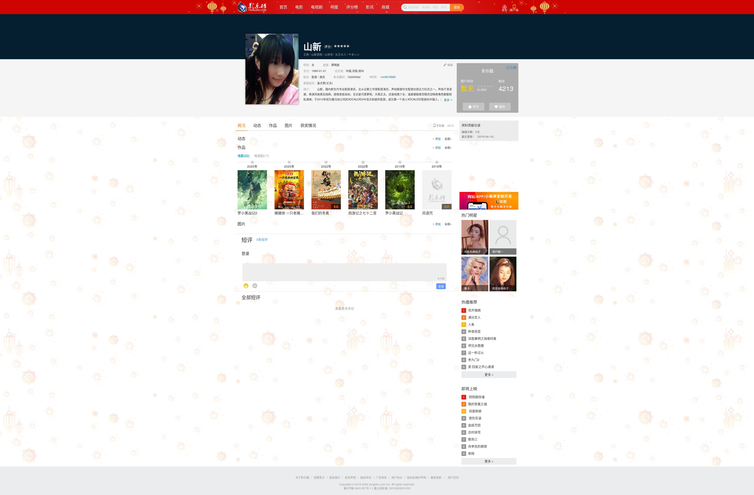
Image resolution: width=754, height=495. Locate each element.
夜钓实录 (474, 418)
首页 (283, 7)
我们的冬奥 (320, 212)
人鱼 (471, 324)
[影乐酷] (252, 7)
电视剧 (317, 7)
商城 (385, 7)
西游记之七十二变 (362, 212)
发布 (504, 8)
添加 (437, 139)
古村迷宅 (474, 432)
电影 (299, 7)
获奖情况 (308, 125)
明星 (334, 7)
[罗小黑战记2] (252, 189)
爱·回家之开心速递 (481, 366)
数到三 (473, 439)
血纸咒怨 (474, 425)
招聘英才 (319, 477)
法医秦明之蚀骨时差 (482, 338)
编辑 (448, 65)
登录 (245, 253)
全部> (448, 139)
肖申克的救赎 (477, 446)
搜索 (457, 7)
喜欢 (500, 106)
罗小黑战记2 (247, 212)
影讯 (370, 7)
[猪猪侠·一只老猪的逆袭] (289, 189)
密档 (471, 453)
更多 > (489, 374)
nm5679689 (388, 77)
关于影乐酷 (302, 477)
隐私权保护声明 (416, 477)
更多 (448, 100)
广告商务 (381, 477)
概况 (241, 125)
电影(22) (243, 155)
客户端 (514, 8)
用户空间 (453, 477)
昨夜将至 (474, 331)
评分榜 (352, 7)
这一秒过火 (476, 352)
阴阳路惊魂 (476, 397)
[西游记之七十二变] (363, 189)
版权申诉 (365, 477)
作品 (273, 125)
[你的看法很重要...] (344, 271)
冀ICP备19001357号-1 (358, 488)
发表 (441, 286)
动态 (257, 125)
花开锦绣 (474, 310)
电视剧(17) (261, 155)
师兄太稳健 (476, 345)
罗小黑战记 (394, 212)
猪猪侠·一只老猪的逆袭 (293, 212)
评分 (473, 106)
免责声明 (350, 477)
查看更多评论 (344, 308)
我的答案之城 (477, 404)
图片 (289, 125)
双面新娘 (474, 411)
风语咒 (427, 212)
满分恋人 (474, 317)
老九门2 (473, 359)
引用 (511, 67)
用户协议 (396, 477)
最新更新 (436, 477)
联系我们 (334, 477)
